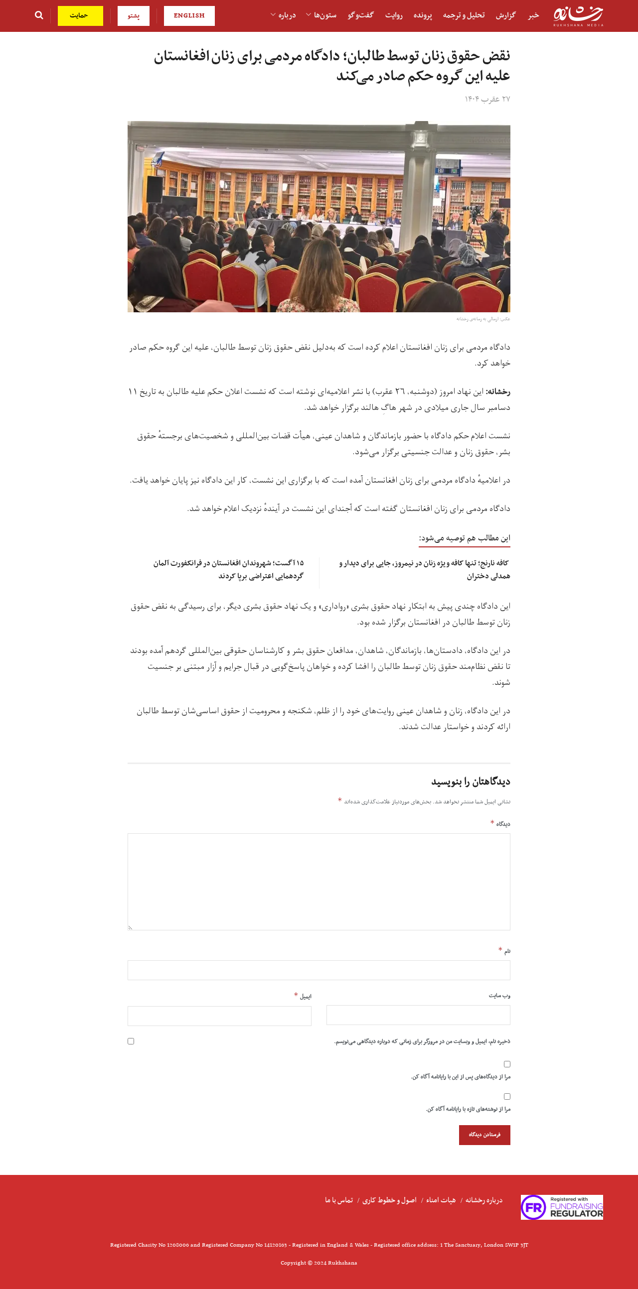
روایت (394, 15)
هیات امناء (441, 1200)
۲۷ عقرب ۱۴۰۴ (487, 100)
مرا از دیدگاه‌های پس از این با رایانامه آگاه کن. (460, 1077)
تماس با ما (339, 1200)
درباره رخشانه (484, 1200)
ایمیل (303, 996)
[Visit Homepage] (578, 16)
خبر (533, 15)
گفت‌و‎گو (360, 15)
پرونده (423, 15)
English (189, 15)
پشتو (134, 15)
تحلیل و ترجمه (464, 15)
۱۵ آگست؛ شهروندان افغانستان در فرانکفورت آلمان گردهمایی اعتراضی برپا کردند (229, 569)
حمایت (80, 15)
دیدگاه (500, 823)
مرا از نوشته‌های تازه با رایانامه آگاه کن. (468, 1109)
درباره (287, 15)
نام (504, 950)
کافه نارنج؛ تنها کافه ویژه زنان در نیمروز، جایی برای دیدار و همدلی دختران (424, 569)
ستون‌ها (325, 15)
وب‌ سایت (499, 996)
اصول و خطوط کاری (389, 1200)
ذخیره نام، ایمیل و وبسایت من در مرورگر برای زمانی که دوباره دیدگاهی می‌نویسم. (422, 1041)
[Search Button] (39, 15)
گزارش (506, 15)
